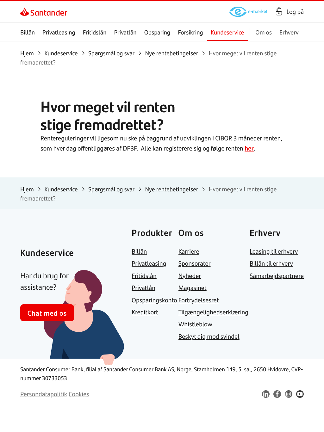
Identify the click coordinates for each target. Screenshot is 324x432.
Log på (295, 11)
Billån (27, 32)
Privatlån (125, 32)
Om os (263, 32)
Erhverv (289, 32)
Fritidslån (95, 32)
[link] (26, 11)
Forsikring (190, 32)
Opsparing (157, 32)
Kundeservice (227, 32)
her (249, 148)
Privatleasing (58, 32)
